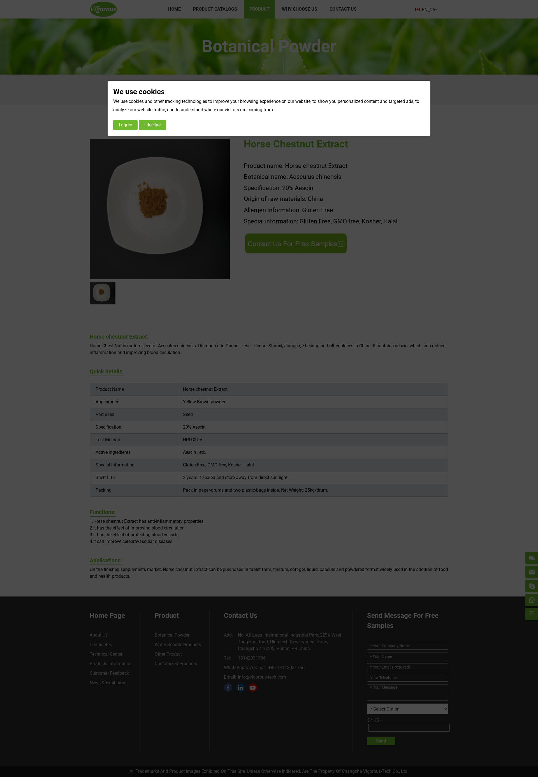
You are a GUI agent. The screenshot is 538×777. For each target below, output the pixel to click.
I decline (152, 125)
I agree (125, 125)
